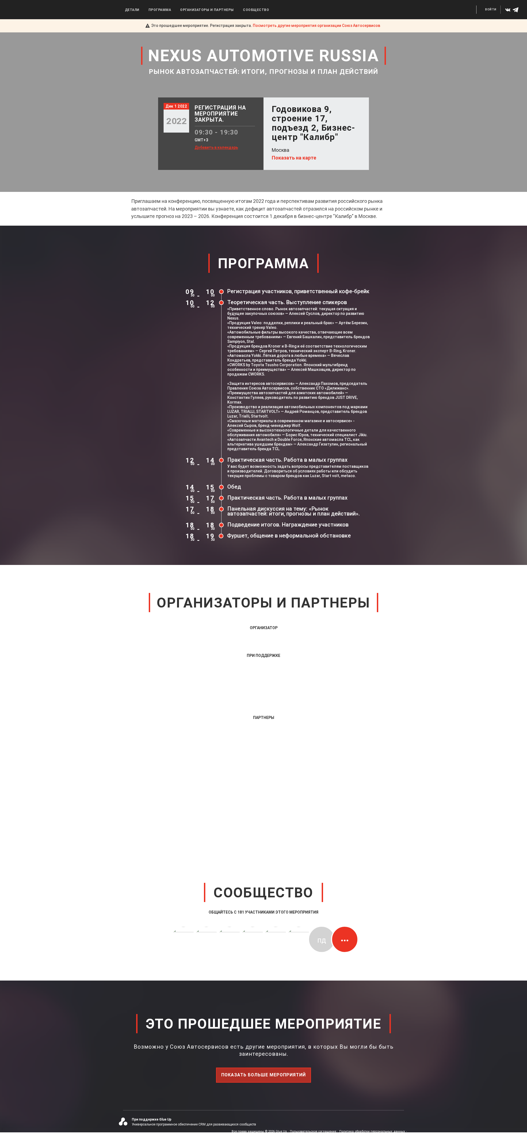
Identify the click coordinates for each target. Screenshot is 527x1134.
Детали (132, 10)
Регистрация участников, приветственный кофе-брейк (298, 291)
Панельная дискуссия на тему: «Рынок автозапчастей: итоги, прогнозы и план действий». (293, 511)
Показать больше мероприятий (263, 1074)
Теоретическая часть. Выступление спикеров (287, 302)
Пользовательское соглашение (313, 1131)
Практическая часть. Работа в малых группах (287, 460)
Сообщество (256, 10)
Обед (234, 486)
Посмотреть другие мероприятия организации (316, 25)
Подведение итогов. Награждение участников (288, 524)
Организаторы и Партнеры (207, 10)
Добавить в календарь (216, 147)
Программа (159, 10)
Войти (491, 9)
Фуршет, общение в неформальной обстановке (289, 535)
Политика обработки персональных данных (372, 1131)
